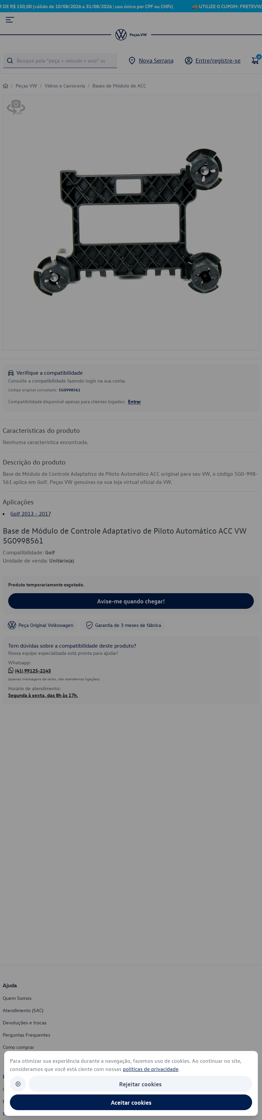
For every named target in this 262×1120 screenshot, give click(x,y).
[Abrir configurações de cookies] (18, 1084)
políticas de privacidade (150, 1069)
